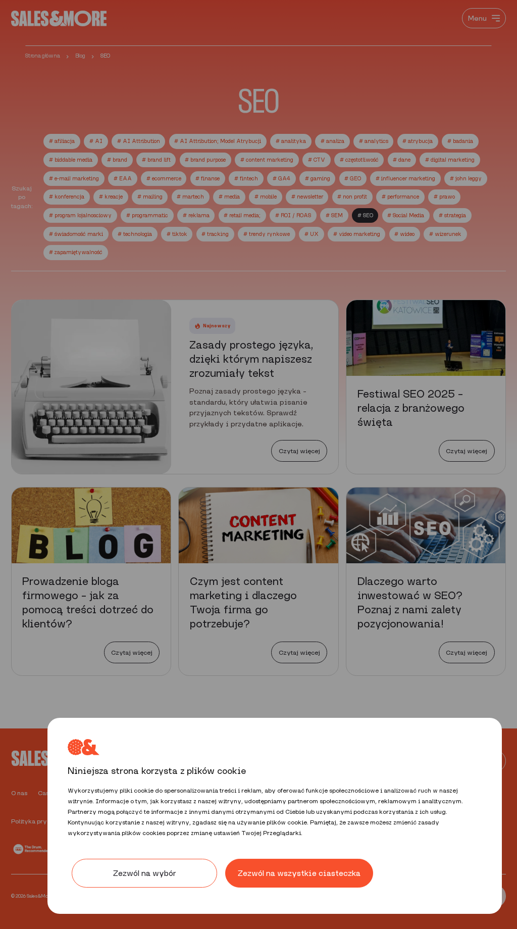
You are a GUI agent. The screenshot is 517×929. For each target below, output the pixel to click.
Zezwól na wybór (144, 873)
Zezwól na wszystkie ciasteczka (299, 873)
